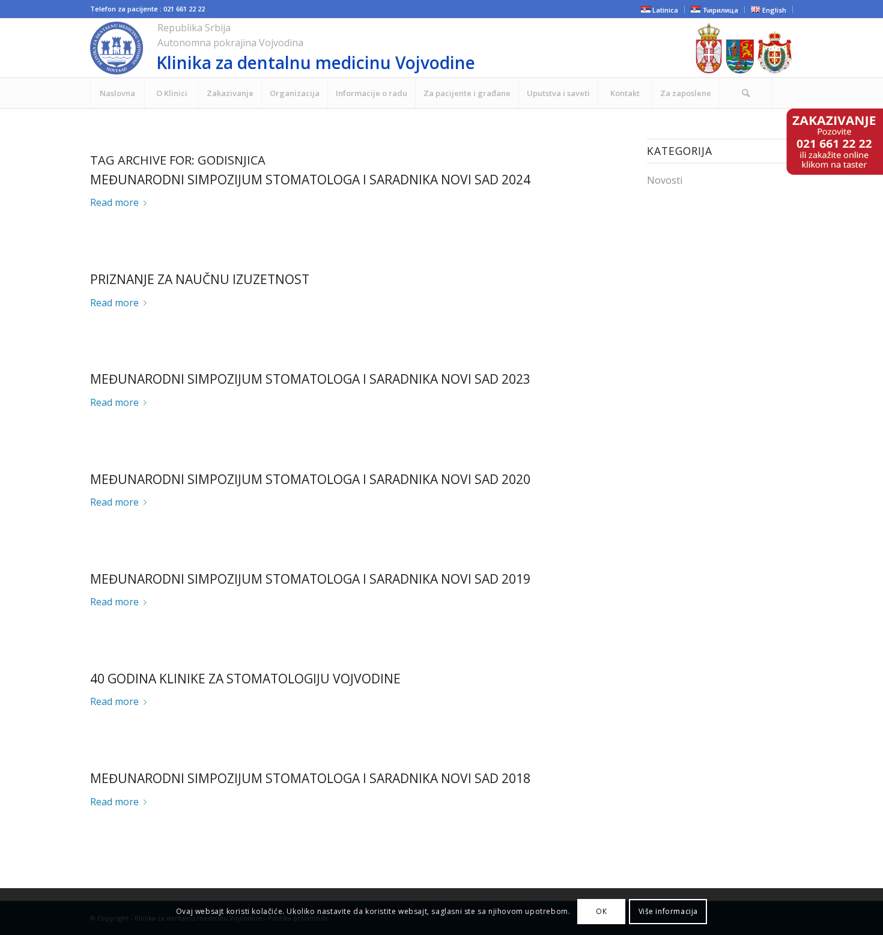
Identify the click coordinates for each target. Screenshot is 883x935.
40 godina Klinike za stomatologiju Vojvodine (245, 678)
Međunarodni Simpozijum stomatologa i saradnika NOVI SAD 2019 (310, 578)
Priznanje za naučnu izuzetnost (199, 279)
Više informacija (669, 911)
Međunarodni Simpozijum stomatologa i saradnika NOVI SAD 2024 (310, 179)
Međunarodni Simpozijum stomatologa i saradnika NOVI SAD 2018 (310, 778)
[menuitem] (117, 93)
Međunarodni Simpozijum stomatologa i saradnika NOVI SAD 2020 (310, 479)
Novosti (664, 180)
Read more (114, 202)
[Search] (745, 93)
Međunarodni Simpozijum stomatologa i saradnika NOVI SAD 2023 (310, 379)
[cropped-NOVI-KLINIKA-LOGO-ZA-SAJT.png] (353, 48)
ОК (601, 911)
